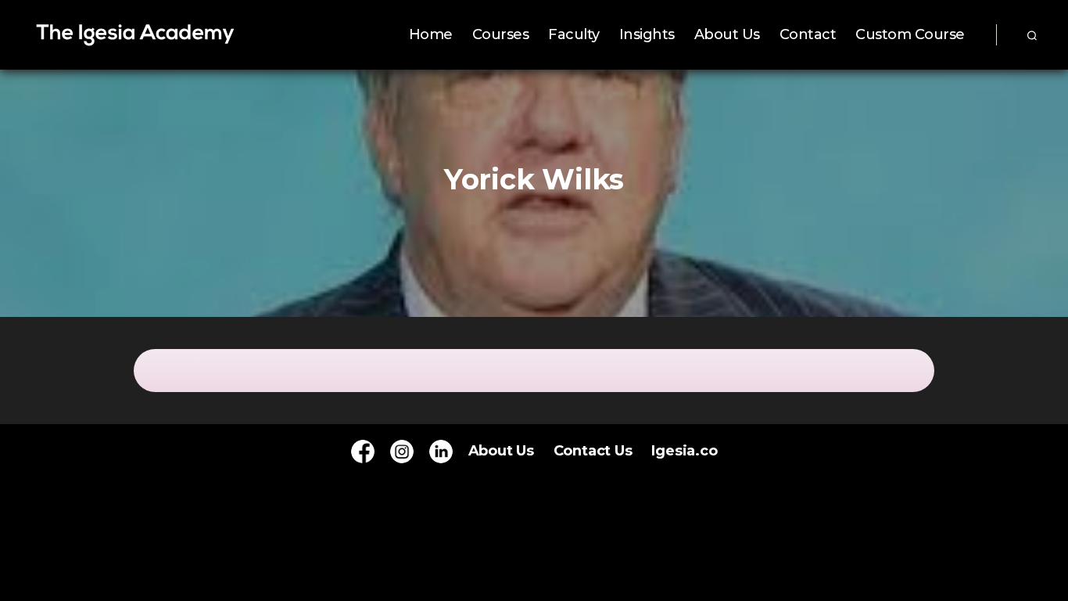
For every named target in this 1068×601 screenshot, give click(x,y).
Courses (500, 35)
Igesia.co (684, 450)
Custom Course (910, 35)
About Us (727, 35)
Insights (647, 35)
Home (431, 35)
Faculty (574, 35)
